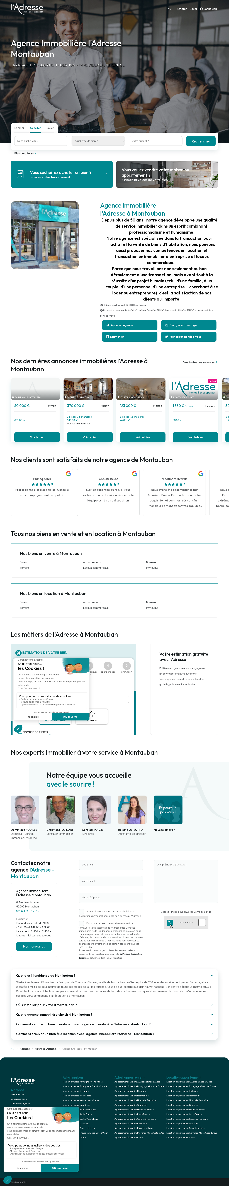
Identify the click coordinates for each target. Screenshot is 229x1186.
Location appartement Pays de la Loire (185, 1128)
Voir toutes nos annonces (199, 362)
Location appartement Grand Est (182, 1105)
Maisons (25, 562)
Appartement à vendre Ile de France (132, 1114)
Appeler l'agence (121, 325)
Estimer (19, 128)
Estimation (117, 336)
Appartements (92, 562)
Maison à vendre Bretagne (76, 1091)
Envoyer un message (183, 325)
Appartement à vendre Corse (128, 1137)
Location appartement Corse (180, 1137)
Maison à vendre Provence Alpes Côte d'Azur (85, 1132)
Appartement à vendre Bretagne (130, 1091)
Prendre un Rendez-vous (185, 336)
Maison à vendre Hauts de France (79, 1109)
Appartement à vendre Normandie (131, 1095)
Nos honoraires (34, 946)
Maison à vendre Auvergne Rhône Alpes (83, 1081)
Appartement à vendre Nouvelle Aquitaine (135, 1100)
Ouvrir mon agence (20, 1103)
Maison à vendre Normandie (77, 1095)
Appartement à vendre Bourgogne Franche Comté (139, 1086)
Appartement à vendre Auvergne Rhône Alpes (137, 1081)
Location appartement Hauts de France (185, 1109)
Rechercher (200, 141)
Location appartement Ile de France (184, 1114)
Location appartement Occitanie (182, 1123)
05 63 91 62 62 (28, 911)
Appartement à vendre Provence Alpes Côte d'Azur (139, 1132)
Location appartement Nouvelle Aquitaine (187, 1100)
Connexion (210, 9)
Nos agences (17, 1094)
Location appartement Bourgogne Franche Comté (191, 1086)
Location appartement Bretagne (182, 1091)
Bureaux (151, 562)
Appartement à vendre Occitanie (130, 1123)
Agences (25, 1048)
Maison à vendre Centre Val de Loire (80, 1119)
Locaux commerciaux (96, 568)
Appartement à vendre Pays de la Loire (133, 1128)
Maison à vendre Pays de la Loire (79, 1128)
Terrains (24, 568)
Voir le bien (37, 437)
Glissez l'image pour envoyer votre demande (186, 911)
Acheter (182, 9)
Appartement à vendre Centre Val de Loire (135, 1119)
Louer (193, 9)
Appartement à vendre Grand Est (130, 1105)
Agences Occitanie (46, 1048)
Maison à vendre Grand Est (76, 1105)
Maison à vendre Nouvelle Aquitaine (81, 1100)
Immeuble (152, 568)
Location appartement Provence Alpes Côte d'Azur (191, 1132)
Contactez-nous (19, 1099)
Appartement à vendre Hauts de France (134, 1109)
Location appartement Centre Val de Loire (187, 1119)
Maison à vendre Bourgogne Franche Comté (85, 1086)
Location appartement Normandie (183, 1095)
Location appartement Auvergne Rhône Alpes (189, 1081)
